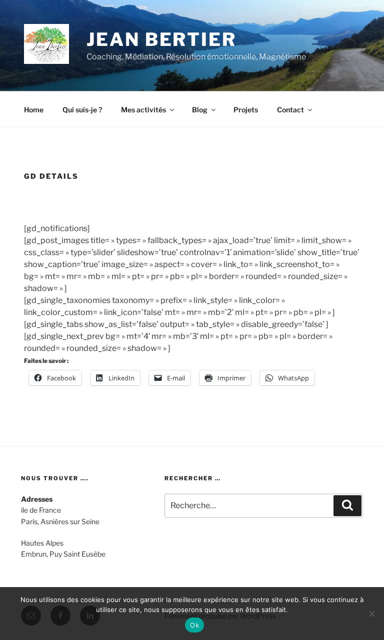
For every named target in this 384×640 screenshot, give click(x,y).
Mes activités (143, 109)
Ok (194, 625)
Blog (200, 109)
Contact (290, 109)
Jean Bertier (161, 39)
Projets (246, 109)
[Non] (371, 614)
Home (34, 109)
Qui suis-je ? (82, 109)
